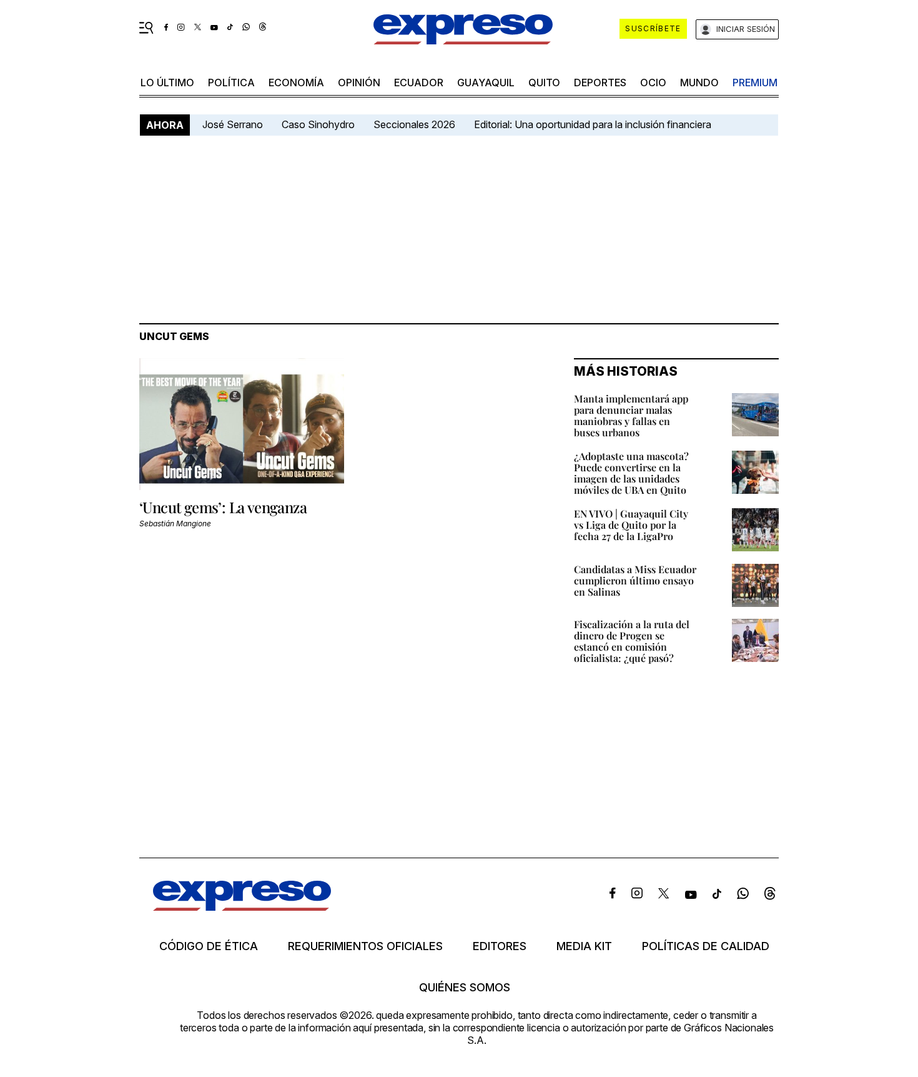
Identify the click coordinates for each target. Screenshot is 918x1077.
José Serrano (232, 124)
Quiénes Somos (464, 987)
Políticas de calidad (705, 946)
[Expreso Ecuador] (242, 906)
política (231, 82)
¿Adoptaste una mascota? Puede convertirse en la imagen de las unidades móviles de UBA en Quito (631, 472)
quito (544, 82)
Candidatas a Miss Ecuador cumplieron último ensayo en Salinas (635, 580)
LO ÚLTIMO (167, 82)
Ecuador (418, 82)
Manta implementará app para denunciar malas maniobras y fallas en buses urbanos (631, 415)
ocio (653, 82)
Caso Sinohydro (318, 124)
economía (296, 82)
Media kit (584, 946)
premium (755, 82)
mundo (699, 82)
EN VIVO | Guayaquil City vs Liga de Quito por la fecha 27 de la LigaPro (631, 525)
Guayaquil (486, 82)
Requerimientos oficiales (365, 946)
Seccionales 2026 (414, 124)
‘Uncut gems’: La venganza (223, 507)
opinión (359, 82)
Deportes (600, 82)
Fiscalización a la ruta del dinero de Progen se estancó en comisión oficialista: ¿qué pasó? (631, 641)
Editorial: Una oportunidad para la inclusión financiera (594, 124)
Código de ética (208, 946)
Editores (499, 946)
